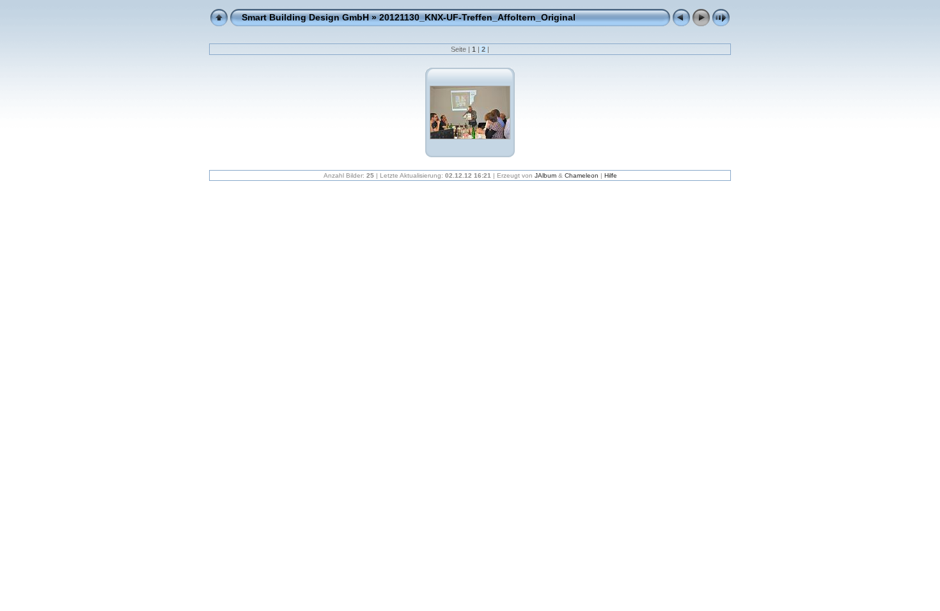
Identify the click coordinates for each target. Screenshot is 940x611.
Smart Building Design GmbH (305, 17)
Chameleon (582, 175)
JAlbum (545, 175)
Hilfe (610, 175)
